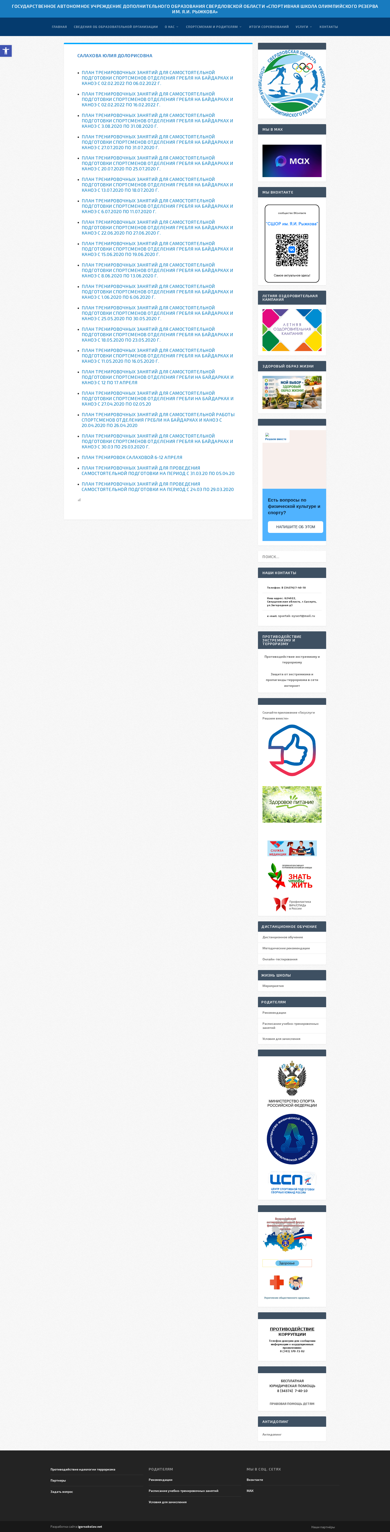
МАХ (250, 1491)
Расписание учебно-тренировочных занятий (183, 1491)
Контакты (329, 27)
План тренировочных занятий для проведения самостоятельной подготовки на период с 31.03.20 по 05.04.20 (158, 470)
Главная (59, 27)
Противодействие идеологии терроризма (83, 1469)
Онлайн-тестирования (279, 959)
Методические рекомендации (286, 948)
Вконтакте (255, 1480)
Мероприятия (273, 986)
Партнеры (58, 1480)
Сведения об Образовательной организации (116, 27)
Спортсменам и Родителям (212, 27)
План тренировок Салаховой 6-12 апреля (132, 457)
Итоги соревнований (269, 27)
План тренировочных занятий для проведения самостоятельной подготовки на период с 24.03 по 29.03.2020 (158, 486)
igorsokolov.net (90, 1526)
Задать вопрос (62, 1491)
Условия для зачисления (281, 1039)
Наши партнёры (323, 1527)
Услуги (302, 27)
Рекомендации (274, 1012)
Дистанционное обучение (282, 937)
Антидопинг (272, 1434)
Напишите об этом (295, 527)
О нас (170, 27)
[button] (6, 51)
